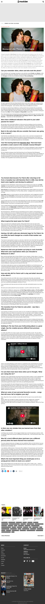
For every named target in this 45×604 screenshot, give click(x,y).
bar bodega (19, 522)
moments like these (6, 527)
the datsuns (23, 530)
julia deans (21, 525)
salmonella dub (5, 528)
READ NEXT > (41, 535)
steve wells (40, 528)
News (2, 548)
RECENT (3, 573)
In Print (2, 561)
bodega (24, 522)
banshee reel (12, 522)
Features (3, 550)
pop (30, 527)
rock (41, 527)
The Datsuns (25, 115)
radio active (35, 527)
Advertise (3, 559)
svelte (3, 530)
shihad (19, 528)
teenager (9, 530)
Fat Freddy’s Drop (18, 115)
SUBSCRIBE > (26, 590)
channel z (36, 522)
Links (2, 563)
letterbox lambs (35, 525)
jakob (15, 525)
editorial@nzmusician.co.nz (29, 549)
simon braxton (26, 528)
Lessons (3, 553)
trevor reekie (40, 530)
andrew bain (4, 522)
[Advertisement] (22, 12)
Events (2, 557)
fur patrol (4, 525)
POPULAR (8, 573)
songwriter (33, 528)
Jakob (35, 115)
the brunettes (15, 530)
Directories (3, 555)
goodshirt (10, 525)
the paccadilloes (31, 530)
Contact (2, 565)
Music (2, 552)
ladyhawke (27, 525)
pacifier (14, 527)
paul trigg (19, 527)
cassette (30, 522)
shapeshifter (14, 528)
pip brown (26, 527)
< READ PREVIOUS (5, 535)
